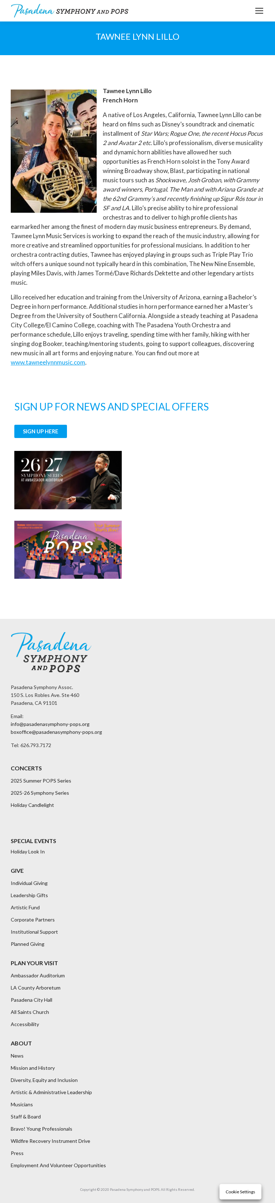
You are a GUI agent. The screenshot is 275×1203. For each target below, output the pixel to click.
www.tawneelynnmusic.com (48, 362)
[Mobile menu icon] (259, 11)
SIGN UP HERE (40, 431)
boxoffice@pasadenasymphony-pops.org (56, 732)
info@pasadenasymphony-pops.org (50, 724)
